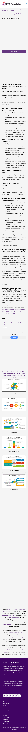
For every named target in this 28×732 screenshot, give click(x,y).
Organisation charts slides (16, 632)
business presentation (8, 615)
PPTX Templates (11, 662)
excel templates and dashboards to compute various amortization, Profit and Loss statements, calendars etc (13, 311)
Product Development (7, 16)
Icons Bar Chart (14, 432)
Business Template (6, 14)
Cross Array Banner (14, 470)
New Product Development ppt (10, 322)
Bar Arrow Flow (14, 489)
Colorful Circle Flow (14, 413)
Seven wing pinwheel (14, 393)
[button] (4, 695)
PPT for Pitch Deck (7, 624)
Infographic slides (14, 617)
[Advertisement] (14, 36)
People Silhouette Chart (14, 451)
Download (14, 337)
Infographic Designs (17, 14)
